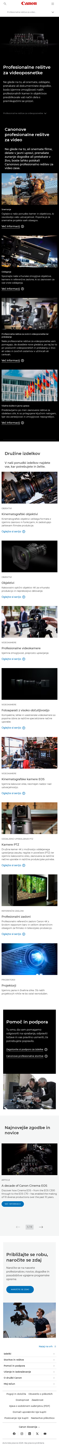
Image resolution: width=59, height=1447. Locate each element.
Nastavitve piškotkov (43, 1418)
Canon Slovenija (28, 1426)
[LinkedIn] (29, 1433)
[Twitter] (37, 1433)
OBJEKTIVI (7, 508)
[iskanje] (5, 3)
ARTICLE (6, 1180)
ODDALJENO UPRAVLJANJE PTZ (17, 839)
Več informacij (13, 1204)
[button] (18, 1227)
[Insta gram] (22, 1433)
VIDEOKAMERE (9, 642)
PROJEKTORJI (8, 980)
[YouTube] (45, 1433)
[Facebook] (14, 1433)
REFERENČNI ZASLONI (13, 911)
